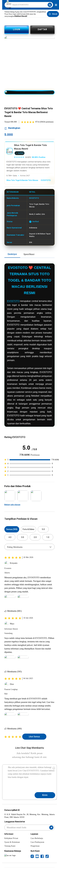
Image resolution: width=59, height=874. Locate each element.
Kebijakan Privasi (11, 838)
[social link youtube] (37, 856)
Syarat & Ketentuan (12, 842)
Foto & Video (28, 529)
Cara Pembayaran (37, 842)
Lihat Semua (34, 737)
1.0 (47, 537)
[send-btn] (51, 827)
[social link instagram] (32, 856)
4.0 (10, 537)
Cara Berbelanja (37, 838)
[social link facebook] (42, 856)
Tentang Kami (9, 846)
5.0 (43, 529)
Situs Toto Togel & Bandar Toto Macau (22, 180)
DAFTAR (42, 29)
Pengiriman (35, 846)
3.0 (22, 537)
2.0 (35, 537)
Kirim (44, 795)
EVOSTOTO (46, 180)
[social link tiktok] (47, 856)
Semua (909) (11, 529)
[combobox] (29, 547)
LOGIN (16, 29)
